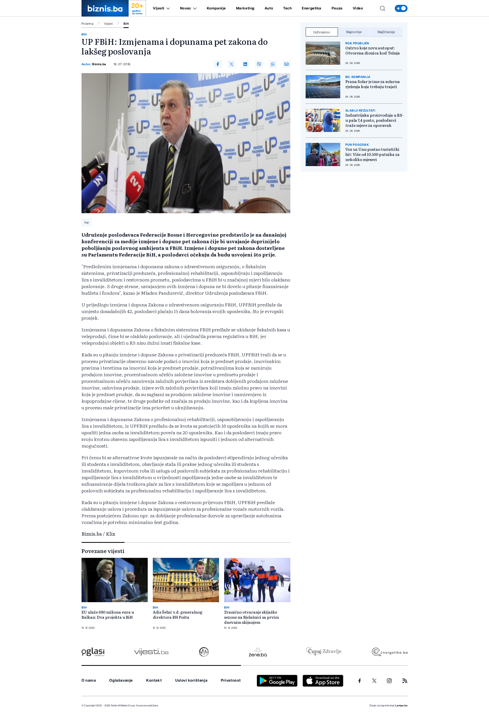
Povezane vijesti (103, 551)
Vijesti (159, 8)
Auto (269, 8)
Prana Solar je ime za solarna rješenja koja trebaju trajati (372, 84)
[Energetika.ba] (389, 651)
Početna (87, 23)
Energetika (311, 8)
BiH (126, 23)
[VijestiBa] (151, 651)
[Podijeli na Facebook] (218, 64)
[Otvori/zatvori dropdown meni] (167, 8)
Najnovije (354, 31)
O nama (89, 680)
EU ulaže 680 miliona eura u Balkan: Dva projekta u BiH (108, 615)
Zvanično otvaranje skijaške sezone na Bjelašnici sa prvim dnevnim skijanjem (251, 617)
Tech (287, 8)
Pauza (337, 8)
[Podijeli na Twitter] (231, 64)
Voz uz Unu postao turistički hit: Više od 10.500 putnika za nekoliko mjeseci (372, 154)
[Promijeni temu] (401, 8)
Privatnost (231, 680)
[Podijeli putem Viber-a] (259, 64)
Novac (185, 8)
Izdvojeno (321, 31)
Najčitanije (386, 31)
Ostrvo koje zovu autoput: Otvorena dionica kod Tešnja (372, 50)
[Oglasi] (93, 651)
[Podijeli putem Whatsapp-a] (273, 64)
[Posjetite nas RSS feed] (405, 680)
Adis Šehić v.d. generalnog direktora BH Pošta (177, 615)
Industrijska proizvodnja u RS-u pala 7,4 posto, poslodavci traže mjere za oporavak (374, 120)
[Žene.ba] (257, 651)
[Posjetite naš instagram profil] (389, 680)
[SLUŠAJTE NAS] (204, 652)
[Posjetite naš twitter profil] (374, 681)
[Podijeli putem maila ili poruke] (286, 64)
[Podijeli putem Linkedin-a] (245, 64)
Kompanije (216, 8)
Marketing (245, 8)
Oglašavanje (121, 680)
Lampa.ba (401, 705)
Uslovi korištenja (191, 680)
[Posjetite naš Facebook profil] (359, 681)
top (86, 222)
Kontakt (154, 680)
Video (358, 8)
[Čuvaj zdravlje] (323, 651)
